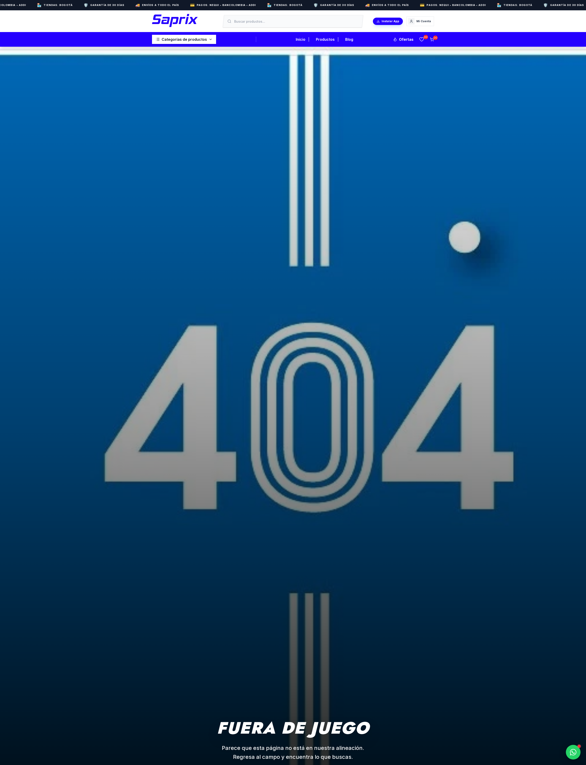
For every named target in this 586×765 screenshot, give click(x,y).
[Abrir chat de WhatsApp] (573, 752)
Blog (349, 39)
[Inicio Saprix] (175, 20)
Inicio (300, 39)
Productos (325, 39)
